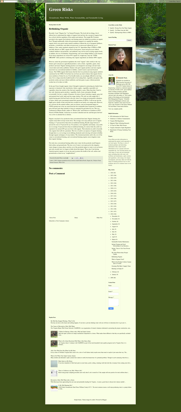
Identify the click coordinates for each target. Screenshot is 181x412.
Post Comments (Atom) (62, 221)
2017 (112, 196)
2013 (112, 206)
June (113, 232)
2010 (112, 214)
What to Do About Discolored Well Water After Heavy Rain (74, 341)
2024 (112, 178)
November (115, 219)
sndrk (93, 400)
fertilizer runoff (75, 160)
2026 (112, 173)
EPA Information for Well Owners (119, 116)
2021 (112, 186)
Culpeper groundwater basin (64, 160)
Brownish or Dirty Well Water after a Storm (62, 380)
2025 (112, 175)
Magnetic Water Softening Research (119, 123)
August (114, 226)
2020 (112, 188)
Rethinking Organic (117, 257)
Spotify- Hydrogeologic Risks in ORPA (120, 32)
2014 (112, 204)
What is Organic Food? (118, 259)
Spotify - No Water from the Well (119, 30)
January (114, 274)
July (113, 229)
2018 (112, 193)
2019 (112, 191)
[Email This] (75, 158)
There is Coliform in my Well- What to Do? (70, 370)
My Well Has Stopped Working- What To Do (63, 321)
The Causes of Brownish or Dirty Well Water (63, 326)
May (113, 234)
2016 (112, 198)
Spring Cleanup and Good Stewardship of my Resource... (121, 245)
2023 (112, 180)
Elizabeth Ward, (122, 78)
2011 (112, 211)
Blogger (104, 400)
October (114, 221)
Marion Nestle (82, 160)
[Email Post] (72, 158)
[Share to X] (79, 158)
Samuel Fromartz (54, 162)
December (115, 216)
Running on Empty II (117, 268)
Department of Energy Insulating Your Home (120, 130)
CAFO (55, 160)
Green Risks (61, 9)
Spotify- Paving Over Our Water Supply (121, 28)
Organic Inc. (90, 160)
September (115, 224)
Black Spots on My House (65, 361)
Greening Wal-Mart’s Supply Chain (121, 266)
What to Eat (62, 162)
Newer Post (52, 218)
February (114, 272)
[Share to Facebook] (81, 158)
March (114, 239)
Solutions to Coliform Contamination (120, 118)
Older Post (99, 218)
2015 (112, 201)
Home (76, 218)
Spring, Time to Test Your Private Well (121, 249)
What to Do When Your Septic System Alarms (63, 356)
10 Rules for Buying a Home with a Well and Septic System (74, 331)
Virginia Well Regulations (117, 121)
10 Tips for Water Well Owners (118, 125)
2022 (112, 183)
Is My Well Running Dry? (65, 385)
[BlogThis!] (77, 158)
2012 (112, 209)
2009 (112, 278)
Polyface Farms (97, 160)
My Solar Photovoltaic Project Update (120, 253)
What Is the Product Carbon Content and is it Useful (121, 262)
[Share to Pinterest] (83, 158)
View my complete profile (115, 109)
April (113, 237)
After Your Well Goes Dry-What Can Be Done (63, 350)
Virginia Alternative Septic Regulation (120, 127)
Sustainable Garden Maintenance (120, 242)
